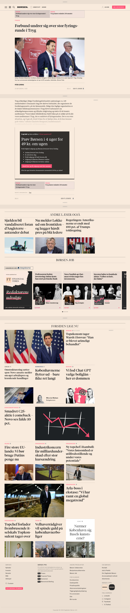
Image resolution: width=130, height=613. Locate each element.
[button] (10, 7)
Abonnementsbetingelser (78, 588)
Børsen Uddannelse (76, 568)
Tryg (30, 192)
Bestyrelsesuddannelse (77, 570)
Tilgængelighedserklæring (78, 591)
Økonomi (69, 331)
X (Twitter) (107, 604)
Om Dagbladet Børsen (109, 573)
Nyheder (8, 568)
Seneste (8, 573)
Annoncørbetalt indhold (109, 576)
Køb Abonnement (118, 7)
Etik (71, 596)
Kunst (79, 521)
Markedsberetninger (12, 407)
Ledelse (7, 367)
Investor (8, 570)
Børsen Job (73, 573)
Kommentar (39, 367)
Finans (17, 20)
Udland (7, 443)
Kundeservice (74, 580)
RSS (7, 576)
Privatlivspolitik (75, 585)
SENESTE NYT (36, 7)
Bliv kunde (73, 599)
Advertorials (106, 579)
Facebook (107, 602)
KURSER (44, 7)
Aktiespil (8, 579)
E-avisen (10, 583)
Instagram (107, 599)
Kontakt (104, 568)
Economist (43, 579)
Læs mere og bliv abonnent (45, 570)
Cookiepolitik (74, 583)
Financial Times (44, 576)
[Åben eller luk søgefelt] (14, 7)
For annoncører (75, 594)
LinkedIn (107, 596)
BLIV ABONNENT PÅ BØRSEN (14, 588)
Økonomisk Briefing (46, 581)
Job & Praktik (106, 570)
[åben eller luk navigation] (6, 7)
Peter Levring (19, 85)
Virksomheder (40, 443)
